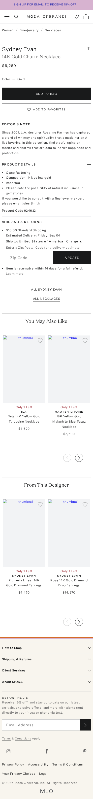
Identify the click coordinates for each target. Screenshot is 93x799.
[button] (83, 456)
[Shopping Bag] (86, 17)
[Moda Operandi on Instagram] (8, 751)
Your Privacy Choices (18, 773)
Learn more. (15, 273)
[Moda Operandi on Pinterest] (84, 751)
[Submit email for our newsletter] (85, 725)
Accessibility (38, 764)
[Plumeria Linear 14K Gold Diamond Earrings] (24, 532)
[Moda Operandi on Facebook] (46, 751)
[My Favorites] (76, 16)
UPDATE (72, 257)
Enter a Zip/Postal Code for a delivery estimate (43, 247)
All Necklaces (46, 298)
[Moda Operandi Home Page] (46, 16)
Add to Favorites (49, 109)
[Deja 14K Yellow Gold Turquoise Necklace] (24, 369)
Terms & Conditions (67, 764)
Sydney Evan (19, 49)
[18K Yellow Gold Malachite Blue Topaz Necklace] (69, 369)
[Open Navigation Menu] (7, 17)
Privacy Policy (13, 764)
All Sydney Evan (46, 289)
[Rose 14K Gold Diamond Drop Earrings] (69, 532)
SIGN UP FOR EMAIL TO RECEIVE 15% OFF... (46, 4)
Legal (43, 773)
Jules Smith (31, 203)
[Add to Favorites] (40, 340)
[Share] (88, 49)
